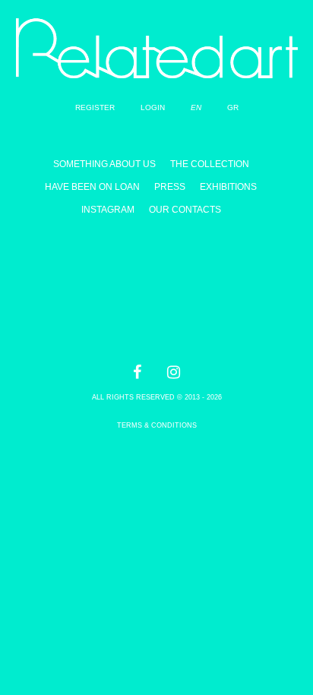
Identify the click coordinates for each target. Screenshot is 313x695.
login (153, 107)
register (95, 107)
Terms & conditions (157, 425)
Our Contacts (185, 209)
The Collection (209, 164)
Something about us (104, 164)
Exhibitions (228, 187)
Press (169, 187)
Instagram (107, 209)
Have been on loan (92, 187)
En (196, 107)
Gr (233, 107)
